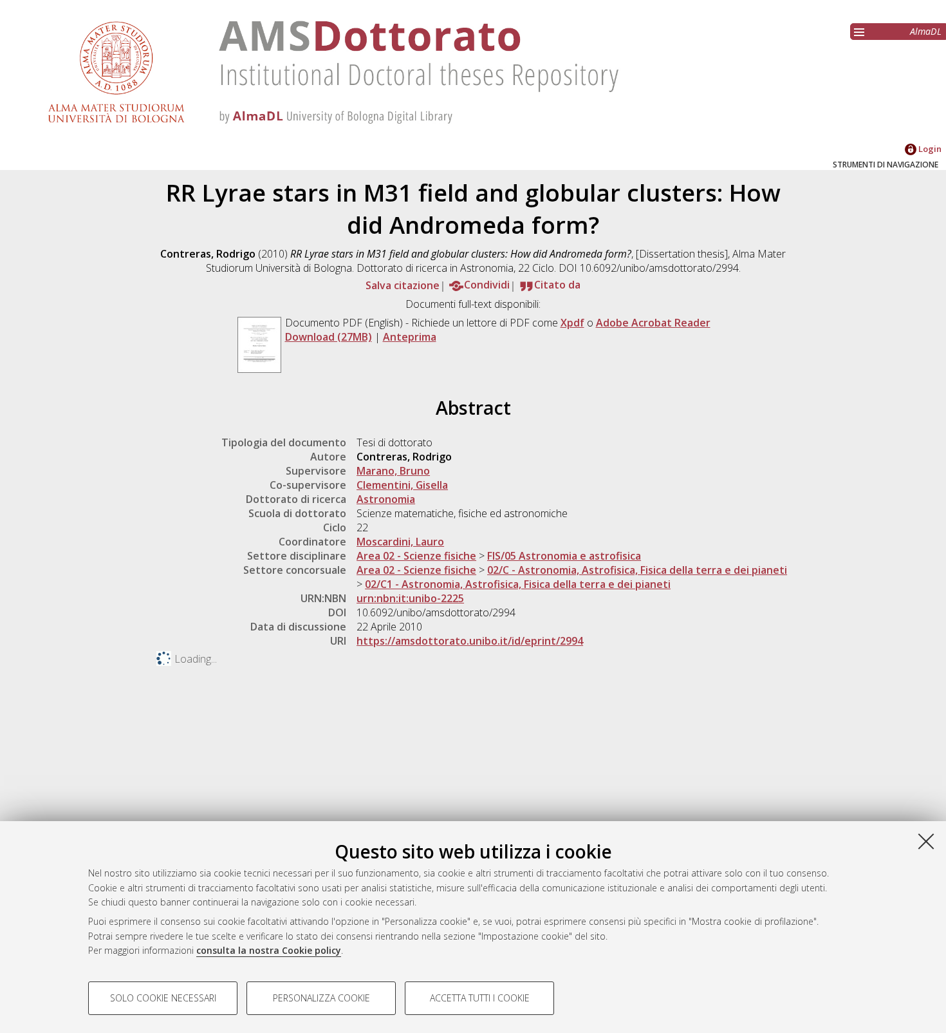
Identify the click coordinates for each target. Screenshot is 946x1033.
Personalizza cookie (321, 998)
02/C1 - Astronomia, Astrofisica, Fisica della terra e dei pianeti (518, 584)
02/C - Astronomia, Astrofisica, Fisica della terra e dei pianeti (637, 570)
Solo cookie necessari (163, 998)
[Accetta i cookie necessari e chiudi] (926, 841)
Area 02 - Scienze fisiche (416, 556)
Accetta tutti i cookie (480, 998)
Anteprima (409, 337)
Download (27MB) (328, 337)
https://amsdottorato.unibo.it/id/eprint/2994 (470, 641)
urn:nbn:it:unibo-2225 (410, 598)
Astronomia (386, 499)
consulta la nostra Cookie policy (268, 950)
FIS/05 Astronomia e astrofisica (564, 556)
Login (928, 149)
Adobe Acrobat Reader (653, 323)
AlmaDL (925, 31)
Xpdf (572, 323)
